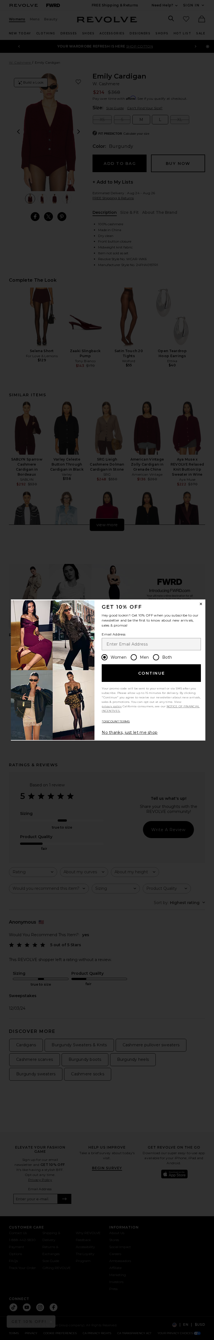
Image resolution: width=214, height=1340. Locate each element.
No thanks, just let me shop (129, 732)
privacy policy (111, 706)
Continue (151, 673)
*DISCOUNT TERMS (116, 721)
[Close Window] (200, 603)
